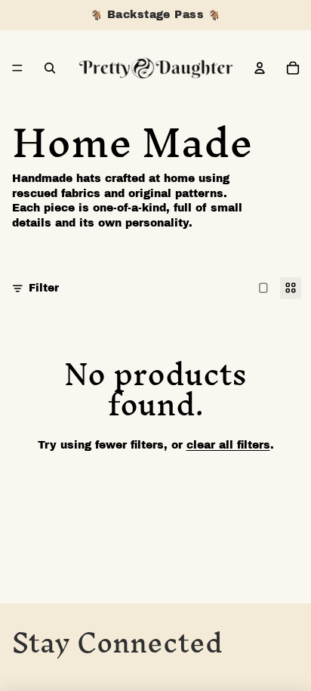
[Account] (259, 68)
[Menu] (17, 68)
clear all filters (228, 445)
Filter (44, 288)
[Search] (49, 68)
